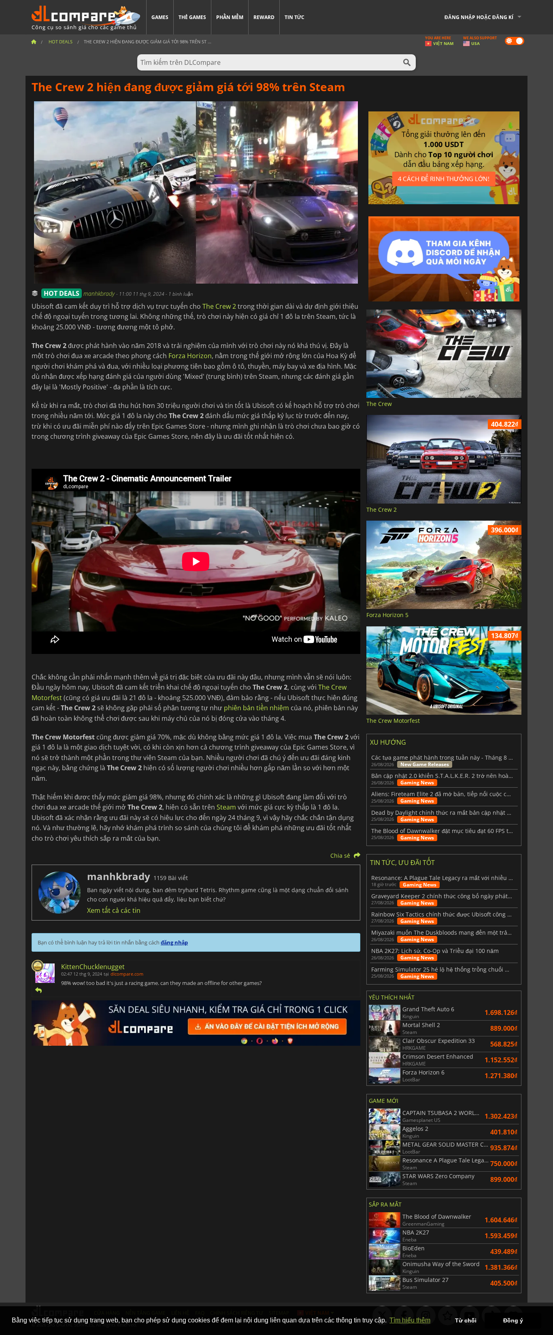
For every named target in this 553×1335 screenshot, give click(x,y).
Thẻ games (192, 17)
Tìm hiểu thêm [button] (409, 1320)
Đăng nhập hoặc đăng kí (479, 17)
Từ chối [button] (465, 1320)
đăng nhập (174, 942)
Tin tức (294, 17)
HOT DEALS (61, 293)
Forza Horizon (190, 355)
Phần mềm (229, 17)
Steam (226, 807)
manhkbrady (99, 293)
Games (159, 17)
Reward (263, 17)
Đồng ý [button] (513, 1320)
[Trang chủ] (33, 41)
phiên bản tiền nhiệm (256, 707)
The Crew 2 (219, 306)
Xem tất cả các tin (113, 910)
